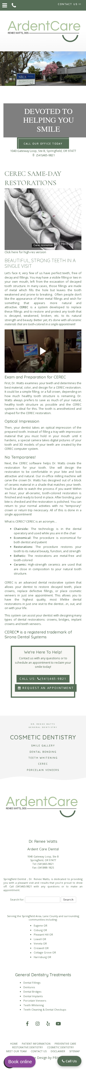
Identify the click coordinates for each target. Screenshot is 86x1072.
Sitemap (74, 1051)
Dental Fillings (31, 982)
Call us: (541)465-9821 (43, 679)
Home (14, 1043)
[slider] (42, 246)
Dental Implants (33, 996)
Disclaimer (58, 1051)
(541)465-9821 (46, 864)
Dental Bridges (32, 991)
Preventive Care (65, 1043)
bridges (64, 619)
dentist (26, 427)
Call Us (71, 1061)
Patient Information (36, 1043)
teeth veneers (31, 624)
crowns (52, 619)
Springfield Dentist (15, 879)
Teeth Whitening (33, 1005)
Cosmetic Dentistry (60, 1047)
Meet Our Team (16, 1051)
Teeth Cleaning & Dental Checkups (44, 1009)
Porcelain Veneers (34, 1000)
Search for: (17, 899)
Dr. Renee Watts (39, 879)
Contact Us (39, 1051)
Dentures (29, 987)
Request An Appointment (47, 688)
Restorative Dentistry (27, 1047)
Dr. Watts (18, 383)
